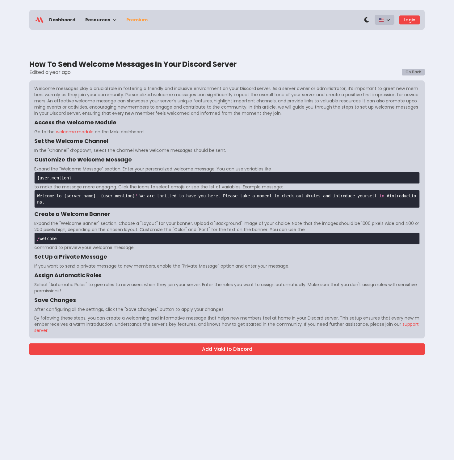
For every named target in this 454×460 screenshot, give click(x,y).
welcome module (75, 132)
